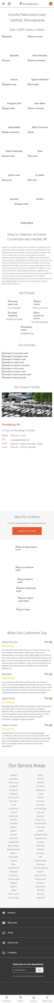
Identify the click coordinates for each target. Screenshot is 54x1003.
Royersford (13, 875)
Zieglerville (40, 897)
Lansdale (40, 842)
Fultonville (40, 812)
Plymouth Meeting (40, 868)
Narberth (40, 849)
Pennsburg (40, 864)
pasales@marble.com (20, 440)
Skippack (13, 882)
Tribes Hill (40, 890)
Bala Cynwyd (13, 782)
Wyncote (40, 894)
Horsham (13, 834)
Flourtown (40, 801)
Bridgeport (13, 786)
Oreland (13, 860)
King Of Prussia (40, 838)
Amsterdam (13, 778)
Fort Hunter (40, 804)
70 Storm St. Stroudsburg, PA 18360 (18, 430)
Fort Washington (40, 808)
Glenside (13, 819)
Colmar (40, 793)
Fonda (13, 804)
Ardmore (40, 778)
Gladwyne (40, 816)
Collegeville (13, 793)
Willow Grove (14, 894)
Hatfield (40, 830)
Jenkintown (13, 838)
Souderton (40, 882)
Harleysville (40, 827)
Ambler (40, 775)
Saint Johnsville (40, 875)
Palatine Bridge (40, 860)
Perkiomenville (13, 868)
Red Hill (40, 871)
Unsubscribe (38, 976)
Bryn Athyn (40, 786)
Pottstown (13, 871)
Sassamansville (13, 879)
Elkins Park (13, 801)
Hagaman (13, 827)
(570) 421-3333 (18, 435)
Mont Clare (40, 845)
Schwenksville (40, 879)
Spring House (40, 886)
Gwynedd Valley (40, 823)
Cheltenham (40, 790)
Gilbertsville (13, 816)
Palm (13, 864)
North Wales (13, 856)
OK (39, 970)
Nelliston (13, 853)
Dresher (40, 797)
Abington (13, 775)
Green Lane (40, 819)
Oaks (40, 856)
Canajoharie (13, 790)
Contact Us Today (27, 531)
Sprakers (13, 886)
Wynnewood (13, 897)
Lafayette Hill (13, 842)
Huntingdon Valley (40, 834)
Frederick (13, 812)
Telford (13, 890)
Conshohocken (13, 797)
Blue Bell (40, 782)
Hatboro (13, 830)
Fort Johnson (13, 808)
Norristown (40, 853)
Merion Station (13, 845)
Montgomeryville (13, 849)
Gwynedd (13, 823)
